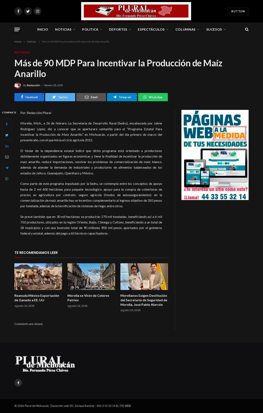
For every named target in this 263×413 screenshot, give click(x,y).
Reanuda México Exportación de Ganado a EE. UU (36, 297)
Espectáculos (151, 29)
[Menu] (17, 29)
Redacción (33, 85)
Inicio (42, 29)
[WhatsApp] (7, 178)
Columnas (185, 29)
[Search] (246, 29)
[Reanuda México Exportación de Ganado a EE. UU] (38, 276)
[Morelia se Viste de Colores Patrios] (91, 276)
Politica (90, 29)
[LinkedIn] (7, 146)
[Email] (7, 156)
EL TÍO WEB (123, 405)
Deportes (118, 29)
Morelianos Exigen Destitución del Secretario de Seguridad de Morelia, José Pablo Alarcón (143, 299)
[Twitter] (7, 135)
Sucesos (214, 29)
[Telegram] (7, 167)
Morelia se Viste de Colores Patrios (88, 297)
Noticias (63, 29)
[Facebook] (7, 124)
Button (238, 11)
